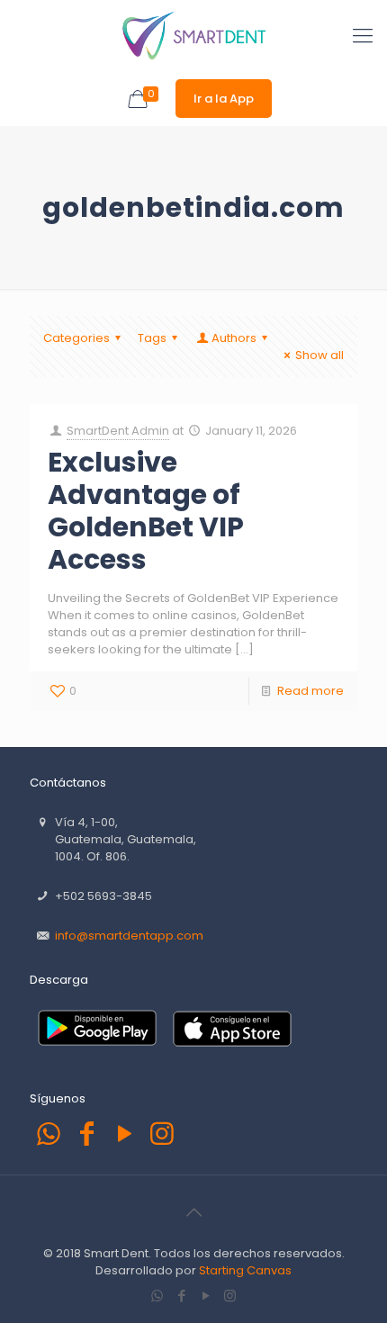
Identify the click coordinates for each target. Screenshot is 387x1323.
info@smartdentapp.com (129, 935)
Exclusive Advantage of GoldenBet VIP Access (146, 511)
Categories (76, 337)
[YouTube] (124, 1133)
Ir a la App (224, 98)
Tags (152, 337)
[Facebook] (86, 1133)
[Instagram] (162, 1133)
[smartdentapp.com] (193, 36)
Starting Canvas (245, 1270)
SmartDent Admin (118, 430)
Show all (319, 355)
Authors (234, 337)
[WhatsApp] (49, 1133)
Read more (310, 690)
